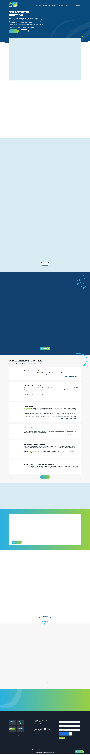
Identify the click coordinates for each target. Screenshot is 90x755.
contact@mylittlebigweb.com (41, 726)
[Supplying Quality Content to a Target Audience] (45, 232)
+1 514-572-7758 (38, 723)
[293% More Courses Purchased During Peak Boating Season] (45, 174)
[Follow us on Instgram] (41, 730)
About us (22, 749)
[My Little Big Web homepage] (13, 4)
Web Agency (10, 8)
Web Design (38, 749)
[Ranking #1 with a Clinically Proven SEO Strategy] (45, 213)
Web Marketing (15, 8)
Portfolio (45, 749)
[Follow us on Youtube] (45, 730)
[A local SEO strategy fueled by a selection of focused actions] (45, 155)
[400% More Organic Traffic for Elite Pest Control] (45, 194)
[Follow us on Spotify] (48, 730)
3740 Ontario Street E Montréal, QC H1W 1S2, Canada (41, 721)
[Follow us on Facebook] (35, 730)
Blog (69, 749)
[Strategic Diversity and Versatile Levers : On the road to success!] (45, 251)
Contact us (63, 749)
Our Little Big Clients (54, 749)
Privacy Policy (51, 752)
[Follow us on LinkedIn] (38, 730)
